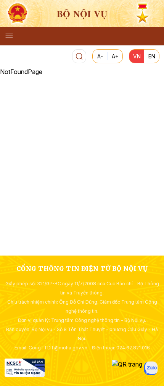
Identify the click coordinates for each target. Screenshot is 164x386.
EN (151, 56)
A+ (115, 56)
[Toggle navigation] (9, 36)
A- (100, 56)
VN (137, 56)
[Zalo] (150, 368)
